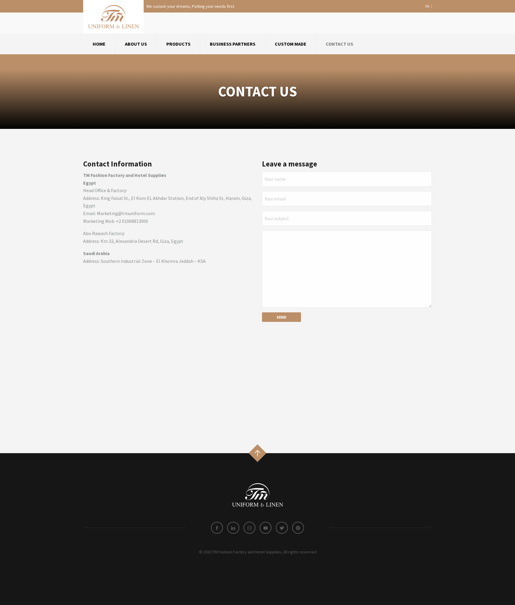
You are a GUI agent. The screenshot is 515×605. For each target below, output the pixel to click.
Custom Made (290, 44)
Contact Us (339, 44)
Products (178, 44)
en (427, 6)
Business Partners (232, 44)
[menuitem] (99, 43)
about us (136, 44)
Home (99, 44)
